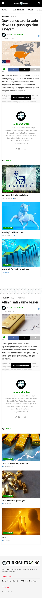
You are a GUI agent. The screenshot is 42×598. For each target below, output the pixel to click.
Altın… (5, 537)
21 (14, 541)
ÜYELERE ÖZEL (15, 16)
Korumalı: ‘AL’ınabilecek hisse (15, 269)
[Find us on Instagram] (8, 591)
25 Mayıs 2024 (9, 38)
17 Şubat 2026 (7, 503)
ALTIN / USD (22, 298)
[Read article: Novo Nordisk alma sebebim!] (21, 179)
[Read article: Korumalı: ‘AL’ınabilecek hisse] (21, 253)
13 (16, 235)
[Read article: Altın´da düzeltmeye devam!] (21, 447)
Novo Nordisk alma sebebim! (15, 195)
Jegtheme (11, 572)
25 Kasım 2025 (7, 541)
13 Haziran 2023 (8, 235)
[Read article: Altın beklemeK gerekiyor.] (21, 484)
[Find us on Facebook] (2, 591)
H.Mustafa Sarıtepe (18, 35)
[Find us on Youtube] (11, 591)
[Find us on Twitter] (5, 591)
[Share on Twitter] (24, 69)
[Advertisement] (21, 281)
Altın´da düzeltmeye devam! (15, 463)
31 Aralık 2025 (7, 198)
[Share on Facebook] (13, 69)
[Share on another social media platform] (35, 69)
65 (14, 503)
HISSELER (7, 264)
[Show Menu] (3, 3)
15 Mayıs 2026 (7, 466)
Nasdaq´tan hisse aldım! (13, 232)
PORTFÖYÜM (8, 190)
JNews (9, 569)
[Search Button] (39, 3)
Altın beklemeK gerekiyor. (14, 500)
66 (15, 198)
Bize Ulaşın (32, 581)
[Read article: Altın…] (21, 521)
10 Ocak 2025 (9, 311)
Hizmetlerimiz (17, 10)
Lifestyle (13, 298)
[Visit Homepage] (21, 3)
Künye (4, 10)
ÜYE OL (30, 10)
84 (14, 466)
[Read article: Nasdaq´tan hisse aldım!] (21, 216)
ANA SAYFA (5, 16)
